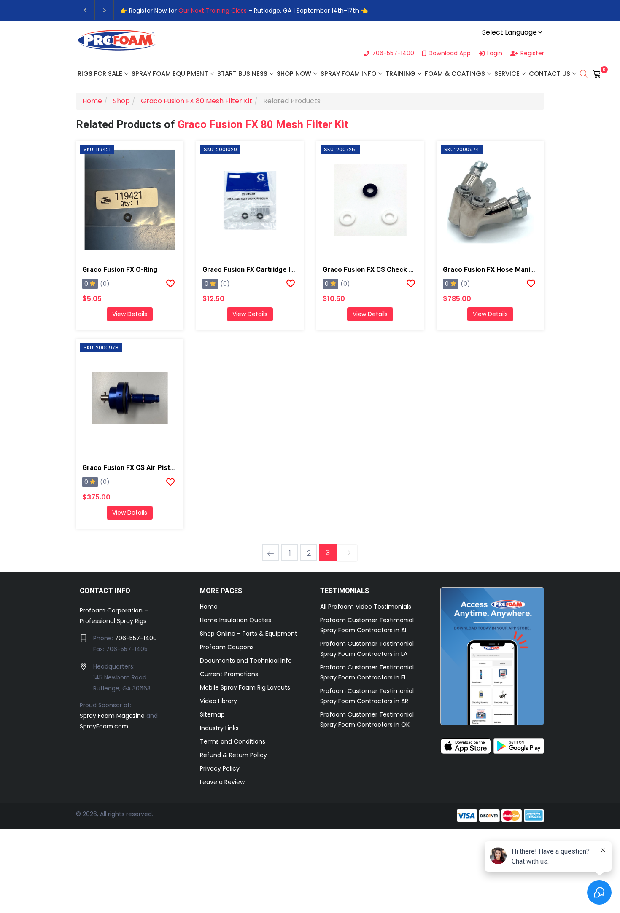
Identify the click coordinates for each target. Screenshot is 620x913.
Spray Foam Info (348, 73)
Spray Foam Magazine (112, 716)
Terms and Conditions (232, 741)
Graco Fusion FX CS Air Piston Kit (135, 468)
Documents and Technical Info (246, 660)
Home (209, 606)
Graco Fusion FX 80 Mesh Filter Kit (263, 124)
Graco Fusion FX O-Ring (119, 270)
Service (507, 73)
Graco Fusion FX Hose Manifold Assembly (509, 270)
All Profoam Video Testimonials (365, 606)
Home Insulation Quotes (235, 620)
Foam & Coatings (455, 73)
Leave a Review (222, 782)
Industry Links (219, 728)
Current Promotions (229, 674)
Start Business (242, 73)
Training (400, 73)
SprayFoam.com (104, 726)
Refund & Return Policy (233, 755)
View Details (129, 314)
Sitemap (212, 714)
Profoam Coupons (227, 647)
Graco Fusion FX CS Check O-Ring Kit (381, 270)
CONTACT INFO (105, 591)
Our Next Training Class (212, 10)
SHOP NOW (294, 73)
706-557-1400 (136, 638)
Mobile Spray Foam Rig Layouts (245, 687)
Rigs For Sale (100, 73)
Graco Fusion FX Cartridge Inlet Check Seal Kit (276, 270)
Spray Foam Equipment (170, 73)
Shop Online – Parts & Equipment (248, 633)
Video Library (218, 701)
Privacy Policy (220, 768)
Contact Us (549, 73)
